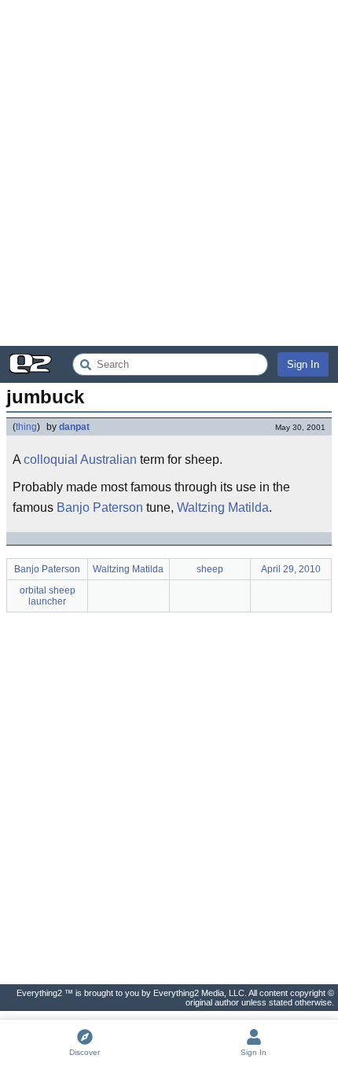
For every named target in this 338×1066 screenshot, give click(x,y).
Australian (108, 459)
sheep (210, 569)
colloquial (51, 459)
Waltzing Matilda (223, 507)
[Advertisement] (169, 173)
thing (26, 426)
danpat (74, 426)
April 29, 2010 (291, 569)
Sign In (303, 364)
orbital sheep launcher (47, 596)
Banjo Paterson (100, 507)
